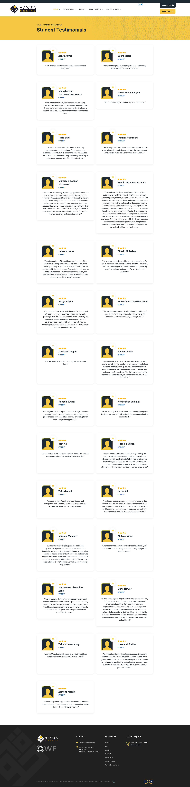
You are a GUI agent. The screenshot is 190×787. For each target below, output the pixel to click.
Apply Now (166, 11)
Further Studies (112, 9)
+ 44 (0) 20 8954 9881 (139, 744)
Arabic (81, 9)
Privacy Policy (77, 781)
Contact (108, 754)
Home (107, 743)
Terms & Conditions (112, 765)
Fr (140, 4)
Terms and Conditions (65, 781)
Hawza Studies (68, 9)
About (55, 9)
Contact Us (166, 5)
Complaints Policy (88, 781)
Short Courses (95, 9)
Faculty (107, 750)
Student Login (110, 761)
